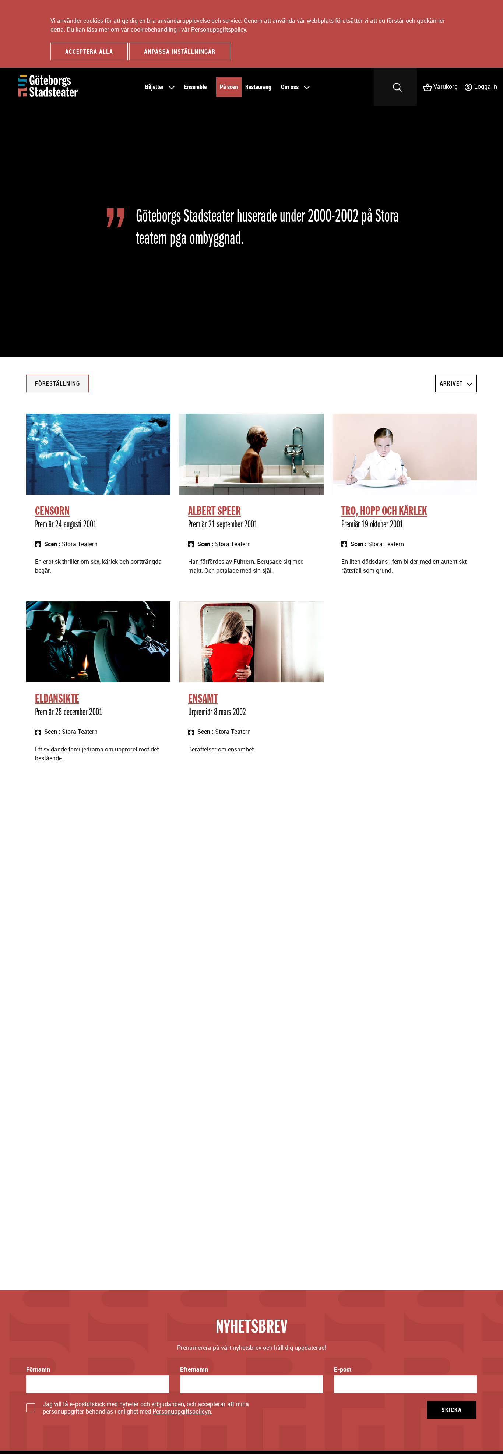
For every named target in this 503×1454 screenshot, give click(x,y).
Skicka (452, 1410)
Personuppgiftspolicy (218, 29)
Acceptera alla (89, 51)
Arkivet (451, 383)
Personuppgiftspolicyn (181, 1411)
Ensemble (195, 87)
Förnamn (38, 1369)
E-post (343, 1369)
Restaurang (258, 87)
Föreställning (57, 383)
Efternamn (194, 1369)
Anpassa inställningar (179, 51)
